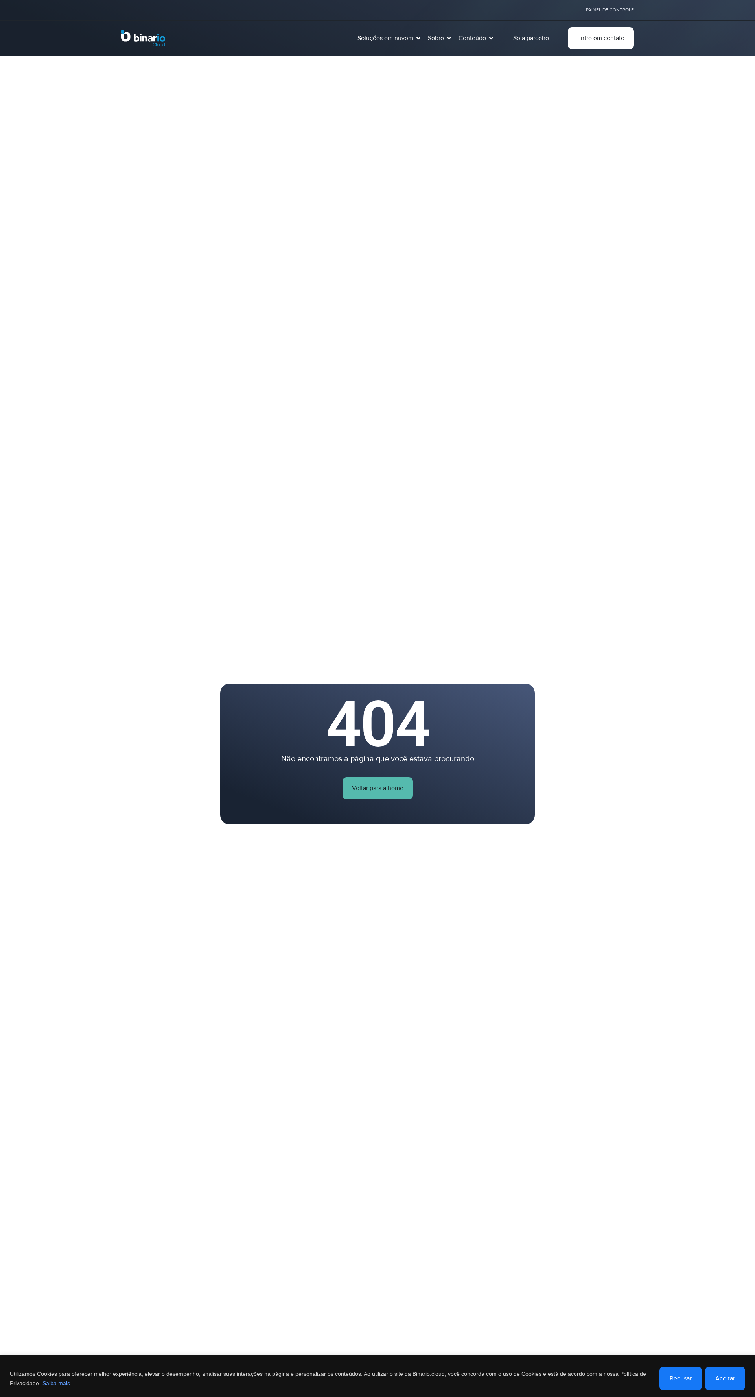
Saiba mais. (57, 1383)
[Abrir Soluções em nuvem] (418, 38)
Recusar (681, 1378)
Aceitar (725, 1378)
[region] (377, 1376)
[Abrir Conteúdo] (491, 38)
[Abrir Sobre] (449, 38)
